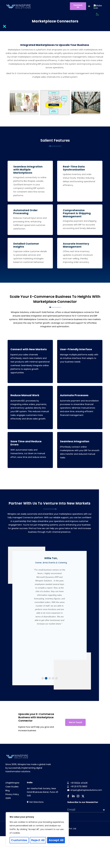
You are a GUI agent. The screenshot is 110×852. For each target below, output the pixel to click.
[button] (89, 6)
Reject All (38, 840)
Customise (19, 840)
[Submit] (101, 810)
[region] (37, 829)
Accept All (56, 840)
